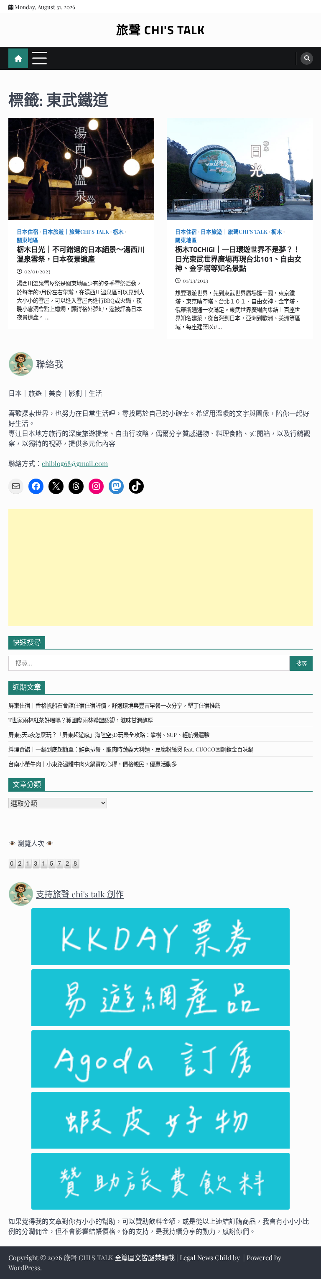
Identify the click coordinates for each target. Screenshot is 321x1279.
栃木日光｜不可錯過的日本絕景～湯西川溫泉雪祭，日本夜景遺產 (81, 254)
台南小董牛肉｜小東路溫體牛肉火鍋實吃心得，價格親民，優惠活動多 (92, 763)
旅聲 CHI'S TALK (160, 30)
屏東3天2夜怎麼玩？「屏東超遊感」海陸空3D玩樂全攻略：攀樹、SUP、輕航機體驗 (108, 734)
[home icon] (18, 58)
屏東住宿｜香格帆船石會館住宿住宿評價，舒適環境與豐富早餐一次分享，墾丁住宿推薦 (114, 705)
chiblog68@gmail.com (75, 463)
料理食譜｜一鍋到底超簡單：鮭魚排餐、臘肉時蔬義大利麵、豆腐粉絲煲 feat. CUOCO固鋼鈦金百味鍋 (130, 749)
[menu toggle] (39, 58)
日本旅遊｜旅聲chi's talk (75, 231)
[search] (307, 58)
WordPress (24, 1267)
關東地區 (27, 240)
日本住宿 (27, 231)
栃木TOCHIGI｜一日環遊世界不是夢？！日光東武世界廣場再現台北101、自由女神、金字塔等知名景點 (238, 259)
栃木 (118, 231)
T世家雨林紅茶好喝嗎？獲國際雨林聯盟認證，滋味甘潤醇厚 (80, 720)
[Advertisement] (160, 567)
